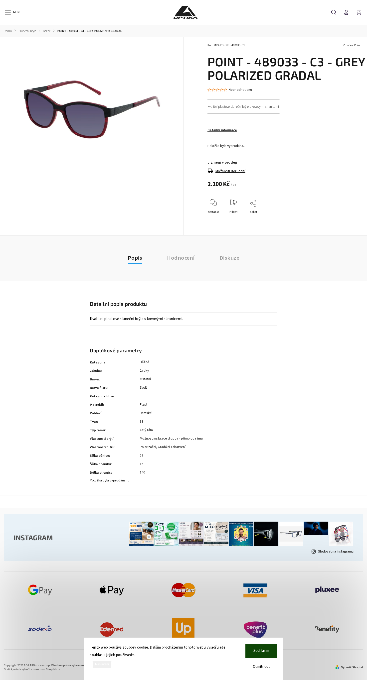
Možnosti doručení (230, 171)
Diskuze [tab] (229, 258)
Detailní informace (222, 130)
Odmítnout (261, 666)
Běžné (144, 362)
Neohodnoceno (240, 90)
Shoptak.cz (53, 669)
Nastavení (102, 664)
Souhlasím (261, 650)
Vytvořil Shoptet (352, 667)
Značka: (352, 45)
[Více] (8, 12)
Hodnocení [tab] (181, 258)
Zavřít (350, 219)
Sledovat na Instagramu (336, 551)
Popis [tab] (135, 258)
